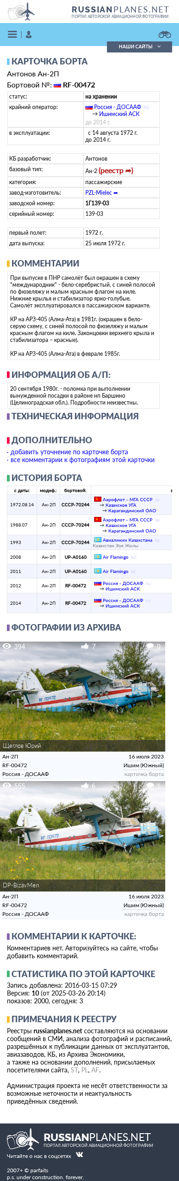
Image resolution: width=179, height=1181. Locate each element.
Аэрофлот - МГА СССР (127, 499)
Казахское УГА (121, 505)
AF (95, 1070)
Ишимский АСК (119, 113)
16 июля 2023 (146, 756)
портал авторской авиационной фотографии (120, 16)
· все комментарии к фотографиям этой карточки (81, 459)
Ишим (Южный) (143, 765)
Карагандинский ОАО (132, 510)
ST (74, 1070)
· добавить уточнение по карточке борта (67, 452)
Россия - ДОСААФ (117, 107)
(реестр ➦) (116, 170)
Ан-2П (10, 756)
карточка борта (144, 774)
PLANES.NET (121, 9)
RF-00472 (14, 765)
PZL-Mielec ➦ (101, 192)
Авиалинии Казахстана (127, 540)
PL (84, 1070)
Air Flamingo (116, 557)
